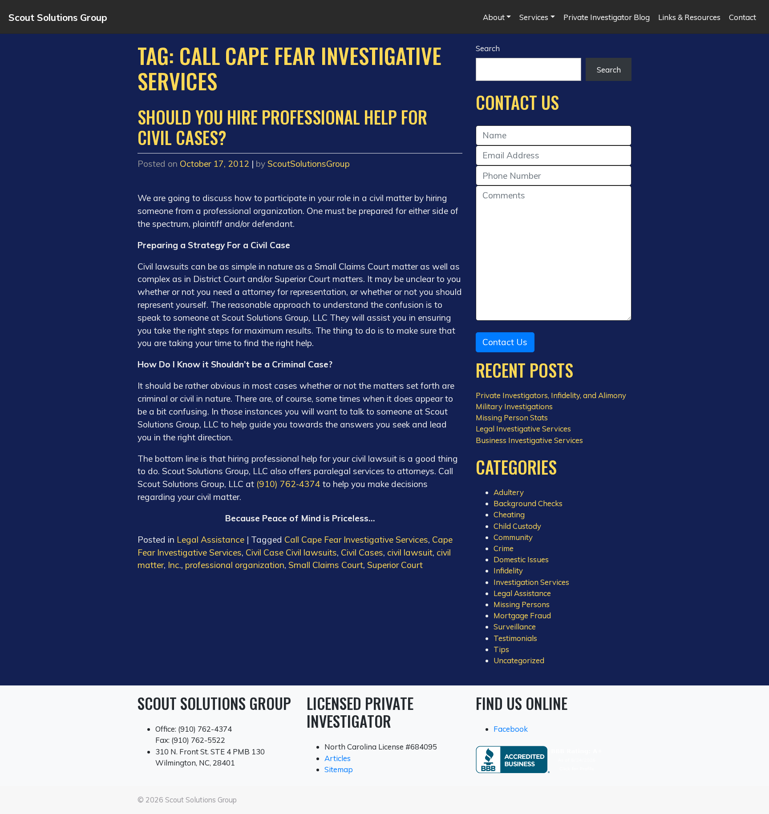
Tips (501, 649)
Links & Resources (689, 17)
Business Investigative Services (529, 440)
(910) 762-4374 (288, 484)
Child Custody (517, 526)
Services (533, 17)
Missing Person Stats (512, 417)
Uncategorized (519, 660)
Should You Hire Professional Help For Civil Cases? (282, 127)
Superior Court (395, 565)
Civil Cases (362, 552)
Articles (337, 758)
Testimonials (515, 638)
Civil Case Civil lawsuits (291, 552)
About (494, 17)
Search (488, 48)
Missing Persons (522, 604)
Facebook (511, 728)
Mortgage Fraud (522, 615)
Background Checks (528, 503)
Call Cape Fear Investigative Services (356, 539)
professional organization (234, 565)
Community (513, 537)
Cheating (509, 514)
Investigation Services (531, 582)
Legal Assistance (210, 539)
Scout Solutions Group (57, 17)
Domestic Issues (521, 559)
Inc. (174, 565)
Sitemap (338, 769)
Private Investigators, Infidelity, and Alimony (551, 395)
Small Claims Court (325, 565)
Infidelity (508, 570)
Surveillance (515, 626)
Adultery (509, 492)
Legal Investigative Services (523, 428)
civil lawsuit (410, 552)
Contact (742, 17)
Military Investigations (514, 406)
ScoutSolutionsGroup (308, 163)
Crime (504, 548)
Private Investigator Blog (606, 17)
